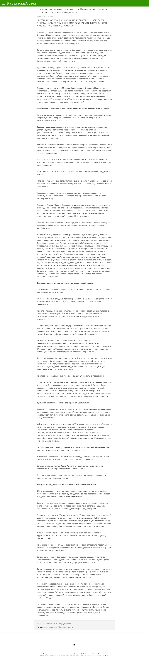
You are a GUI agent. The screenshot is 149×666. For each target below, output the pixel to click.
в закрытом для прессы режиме (79, 53)
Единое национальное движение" (74, 76)
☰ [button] (3, 3)
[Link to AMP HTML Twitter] (74, 645)
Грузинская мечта (84, 67)
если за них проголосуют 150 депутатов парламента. (69, 352)
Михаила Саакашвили (73, 50)
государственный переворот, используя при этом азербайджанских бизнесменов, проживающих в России (74, 246)
